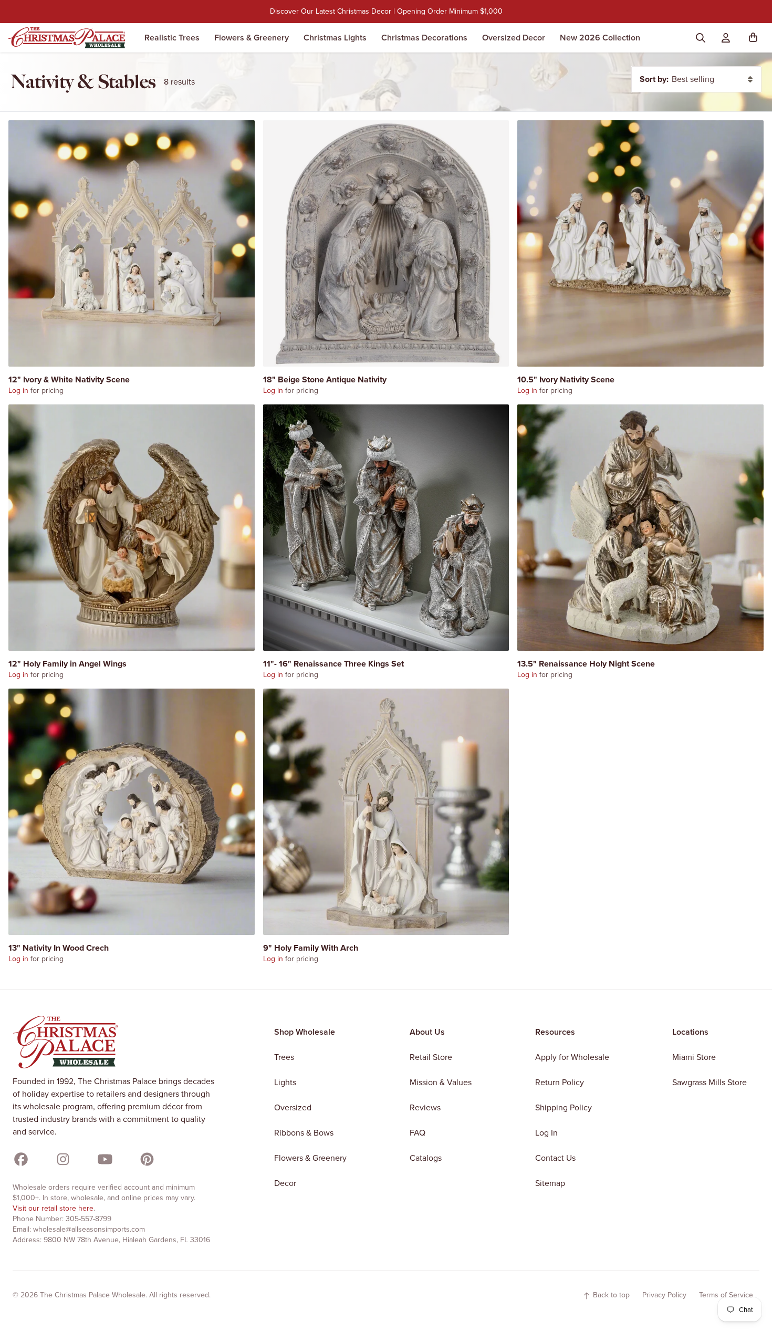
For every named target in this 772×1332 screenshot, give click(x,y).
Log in (18, 390)
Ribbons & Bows (303, 1133)
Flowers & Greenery (251, 38)
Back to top (610, 1294)
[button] (755, 38)
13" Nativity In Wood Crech (58, 948)
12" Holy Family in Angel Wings (67, 664)
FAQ (417, 1133)
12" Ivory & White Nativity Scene (69, 379)
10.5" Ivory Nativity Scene (565, 379)
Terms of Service (726, 1294)
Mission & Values (441, 1082)
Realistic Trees (172, 38)
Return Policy (559, 1082)
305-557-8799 (88, 1218)
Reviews (425, 1107)
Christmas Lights (335, 38)
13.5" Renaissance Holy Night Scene (586, 664)
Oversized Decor (513, 38)
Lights (285, 1082)
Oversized (292, 1107)
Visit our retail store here (53, 1208)
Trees (284, 1057)
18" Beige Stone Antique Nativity (325, 379)
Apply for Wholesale (572, 1057)
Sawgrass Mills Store (709, 1082)
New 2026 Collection (600, 38)
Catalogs (426, 1158)
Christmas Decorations (424, 38)
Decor (285, 1183)
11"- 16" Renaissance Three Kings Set (333, 664)
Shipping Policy (563, 1107)
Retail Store (431, 1057)
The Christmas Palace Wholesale (92, 1294)
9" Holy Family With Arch (310, 948)
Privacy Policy (664, 1294)
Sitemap (550, 1183)
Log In (546, 1133)
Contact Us (555, 1158)
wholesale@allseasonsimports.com (89, 1229)
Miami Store (694, 1057)
